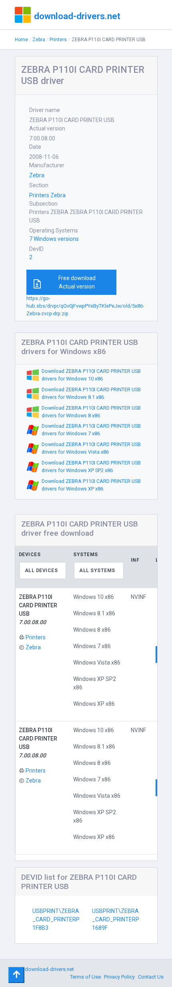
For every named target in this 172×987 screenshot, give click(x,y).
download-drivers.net (77, 16)
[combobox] (43, 570)
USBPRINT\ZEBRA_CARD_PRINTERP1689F (115, 919)
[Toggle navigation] (16, 975)
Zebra (38, 39)
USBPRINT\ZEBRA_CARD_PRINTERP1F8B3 (56, 919)
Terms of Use (85, 977)
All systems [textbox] (97, 570)
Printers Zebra (47, 195)
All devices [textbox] (41, 570)
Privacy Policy (119, 977)
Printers (58, 39)
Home (21, 39)
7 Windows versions (54, 239)
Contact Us (151, 977)
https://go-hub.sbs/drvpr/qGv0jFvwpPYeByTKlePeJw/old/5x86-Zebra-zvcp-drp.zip (85, 305)
